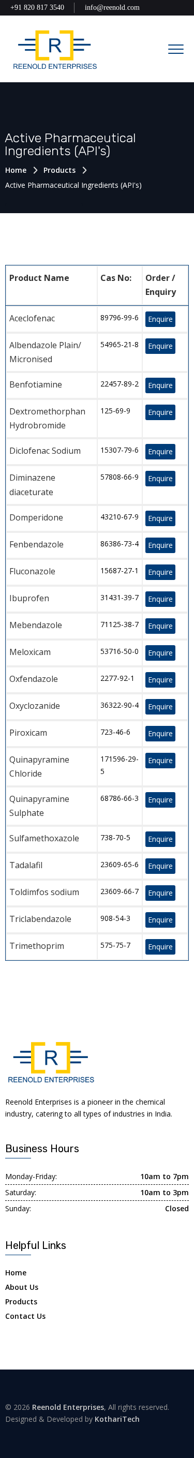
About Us (21, 1287)
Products (59, 170)
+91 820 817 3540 (37, 7)
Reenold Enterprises (68, 1407)
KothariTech (117, 1419)
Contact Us (25, 1316)
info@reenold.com (112, 7)
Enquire (160, 319)
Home (15, 170)
